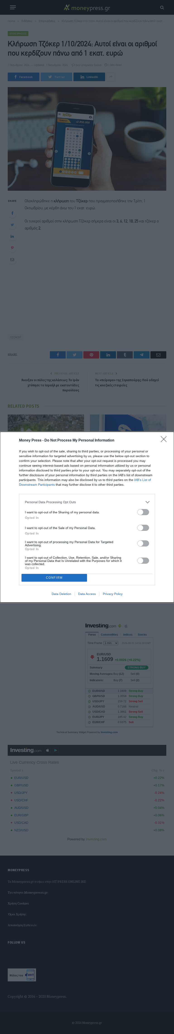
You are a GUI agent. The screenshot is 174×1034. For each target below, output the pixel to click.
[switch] (143, 512)
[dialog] (87, 517)
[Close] (165, 440)
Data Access (87, 594)
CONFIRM (54, 577)
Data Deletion (61, 594)
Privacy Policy (113, 594)
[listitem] (87, 502)
